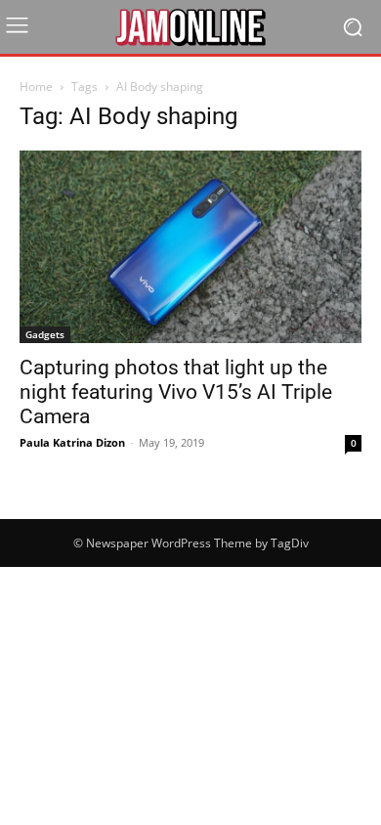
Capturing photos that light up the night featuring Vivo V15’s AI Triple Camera (176, 392)
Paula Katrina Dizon (72, 442)
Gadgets (44, 334)
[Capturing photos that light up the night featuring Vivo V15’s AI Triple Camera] (190, 247)
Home (36, 86)
